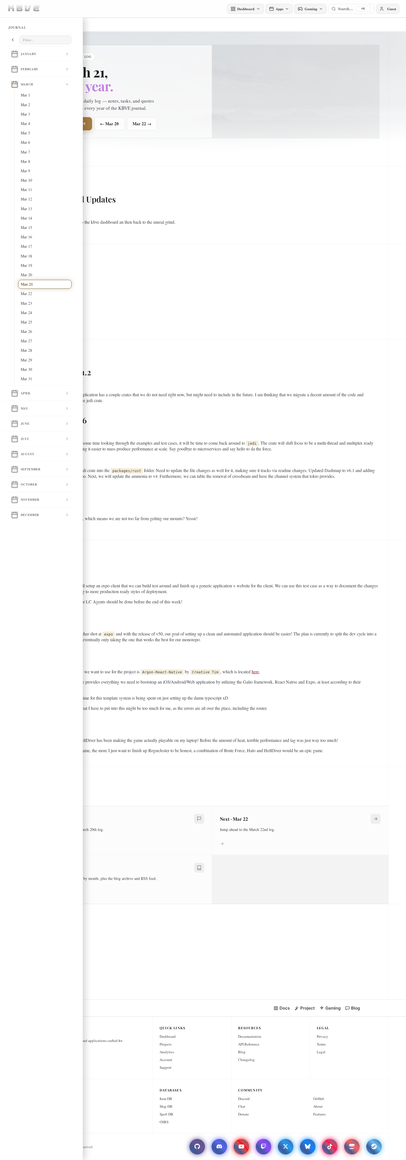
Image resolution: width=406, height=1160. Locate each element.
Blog (242, 1051)
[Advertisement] (210, 289)
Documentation (249, 1036)
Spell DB (166, 1114)
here (255, 671)
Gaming (48, 1114)
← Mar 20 (109, 124)
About (318, 1106)
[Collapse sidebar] (12, 39)
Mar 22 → (142, 124)
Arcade (47, 1098)
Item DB (166, 1098)
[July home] (15, 439)
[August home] (15, 454)
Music (46, 1121)
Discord (244, 1098)
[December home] (15, 515)
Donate (243, 1114)
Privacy (322, 1036)
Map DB (166, 1106)
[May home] (15, 408)
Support (166, 1067)
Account (166, 1059)
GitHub (318, 1098)
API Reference (248, 1044)
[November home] (15, 500)
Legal (321, 1051)
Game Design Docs (56, 1106)
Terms (321, 1044)
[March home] (15, 84)
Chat (241, 1106)
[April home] (15, 393)
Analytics (167, 1051)
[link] (281, 1008)
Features (319, 1114)
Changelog (246, 1059)
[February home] (15, 69)
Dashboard (168, 1036)
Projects (166, 1044)
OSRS (164, 1121)
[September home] (15, 469)
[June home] (15, 423)
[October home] (15, 484)
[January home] (15, 54)
